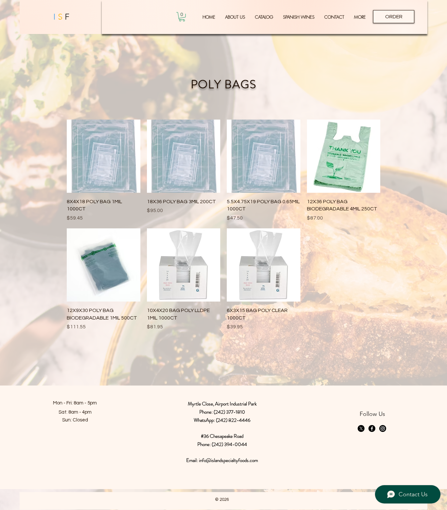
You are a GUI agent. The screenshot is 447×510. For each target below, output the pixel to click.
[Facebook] (371, 428)
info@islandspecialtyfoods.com (228, 460)
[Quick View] (103, 156)
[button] (182, 17)
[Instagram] (382, 428)
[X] (361, 428)
